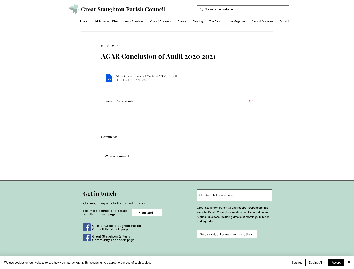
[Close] (349, 262)
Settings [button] (297, 262)
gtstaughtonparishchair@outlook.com (116, 203)
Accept (336, 262)
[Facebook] (87, 227)
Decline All (315, 262)
